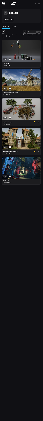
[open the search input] (35, 3)
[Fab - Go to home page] (13, 3)
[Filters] (24, 32)
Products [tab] (6, 27)
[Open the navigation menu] (39, 3)
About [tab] (14, 27)
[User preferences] (39, 32)
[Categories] (3, 32)
